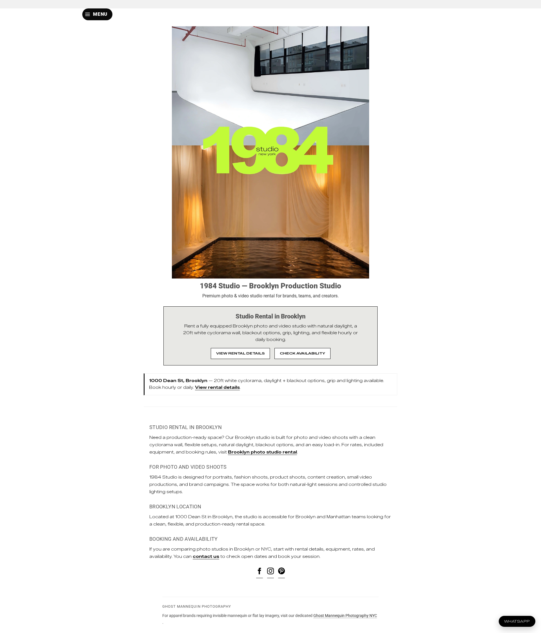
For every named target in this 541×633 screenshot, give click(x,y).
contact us (206, 556)
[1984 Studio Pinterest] (281, 571)
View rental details (217, 387)
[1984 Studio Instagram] (270, 571)
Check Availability (302, 353)
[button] (97, 14)
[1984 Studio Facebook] (259, 571)
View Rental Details (240, 353)
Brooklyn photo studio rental (262, 452)
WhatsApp (517, 621)
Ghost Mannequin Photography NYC (345, 615)
